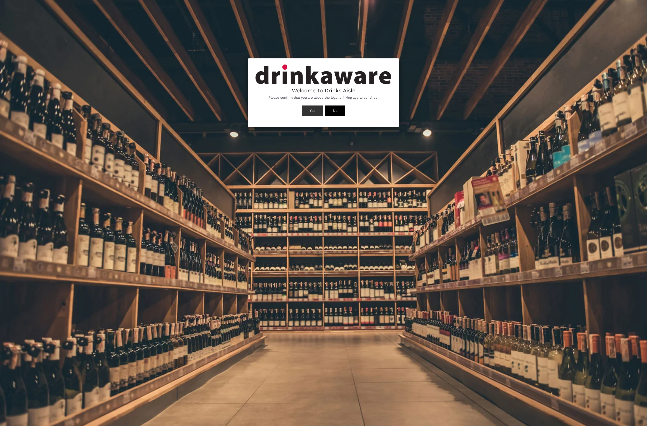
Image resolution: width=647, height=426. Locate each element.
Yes (312, 111)
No (335, 111)
